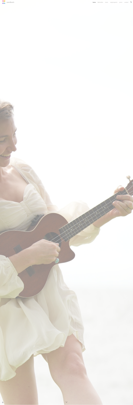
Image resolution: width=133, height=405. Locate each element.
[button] (131, 2)
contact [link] (126, 2)
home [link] (94, 2)
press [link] (120, 2)
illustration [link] (100, 2)
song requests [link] (113, 2)
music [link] (106, 2)
